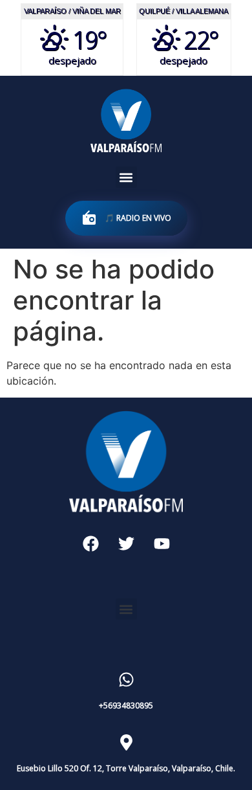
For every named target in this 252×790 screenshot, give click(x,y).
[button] (126, 177)
